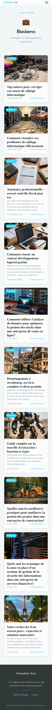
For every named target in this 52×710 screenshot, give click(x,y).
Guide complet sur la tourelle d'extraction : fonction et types (22, 447)
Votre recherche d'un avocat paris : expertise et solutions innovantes (24, 631)
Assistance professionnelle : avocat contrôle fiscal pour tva (25, 193)
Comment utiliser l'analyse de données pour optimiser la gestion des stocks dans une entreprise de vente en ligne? (25, 327)
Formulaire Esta (26, 673)
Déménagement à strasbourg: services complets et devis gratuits (24, 382)
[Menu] (46, 2)
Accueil (21, 13)
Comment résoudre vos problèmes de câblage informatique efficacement (25, 142)
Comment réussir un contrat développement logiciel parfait (22, 258)
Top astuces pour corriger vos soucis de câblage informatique (24, 91)
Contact (34, 695)
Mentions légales (21, 695)
